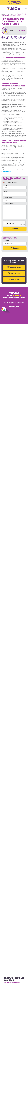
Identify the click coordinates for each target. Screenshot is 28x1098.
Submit (15, 229)
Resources (10, 14)
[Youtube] (24, 37)
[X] (15, 37)
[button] (26, 8)
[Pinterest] (20, 37)
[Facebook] (7, 37)
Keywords (6, 240)
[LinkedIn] (3, 37)
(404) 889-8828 (14, 2)
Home (3, 14)
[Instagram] (11, 37)
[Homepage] (14, 8)
